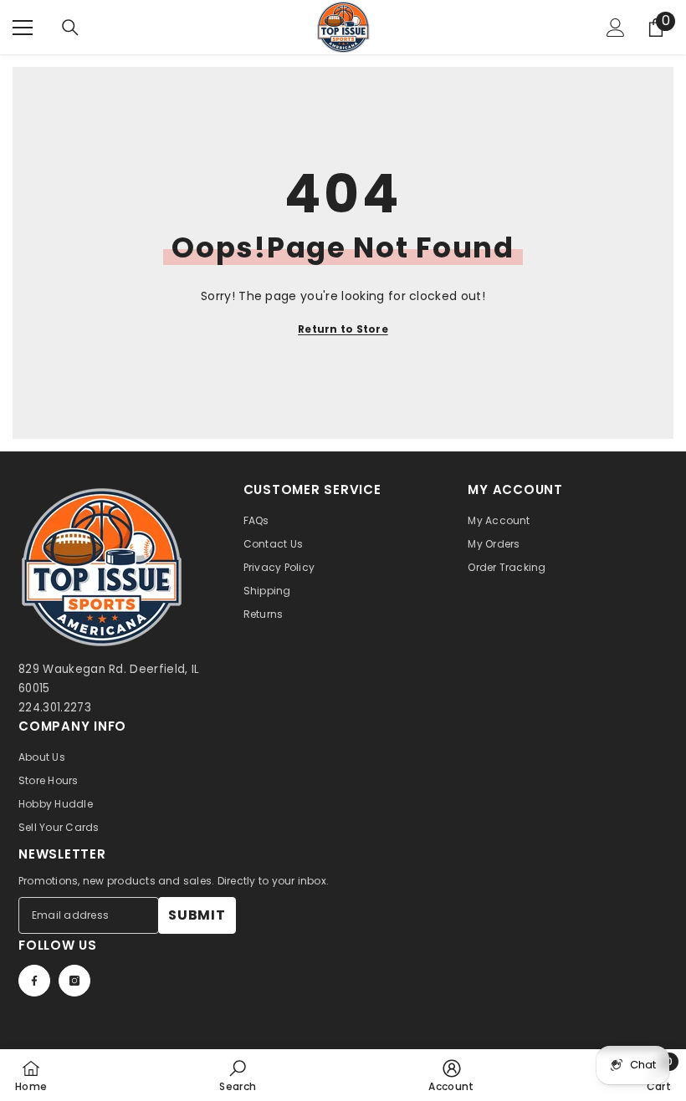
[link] (238, 1075)
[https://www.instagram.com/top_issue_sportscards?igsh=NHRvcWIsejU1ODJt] (74, 981)
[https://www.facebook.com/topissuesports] (34, 981)
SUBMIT (197, 915)
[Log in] (616, 27)
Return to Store (343, 329)
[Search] (70, 28)
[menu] (23, 28)
